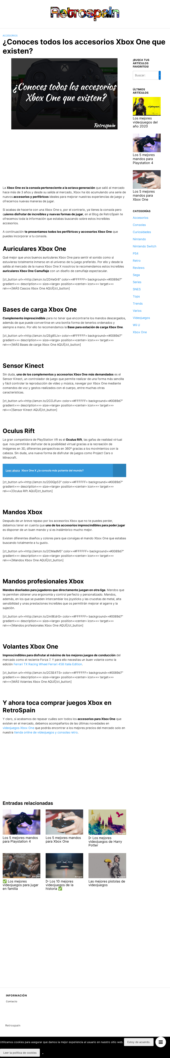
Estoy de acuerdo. (138, 1042)
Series (137, 282)
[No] (42, 1053)
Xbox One (140, 332)
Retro (137, 260)
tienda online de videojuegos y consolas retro (46, 732)
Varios (137, 310)
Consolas (139, 225)
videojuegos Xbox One (18, 728)
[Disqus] (64, 935)
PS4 (135, 253)
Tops (136, 296)
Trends (138, 303)
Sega (136, 275)
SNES (137, 289)
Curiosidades (142, 232)
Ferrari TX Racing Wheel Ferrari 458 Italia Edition (48, 664)
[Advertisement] (64, 158)
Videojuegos (141, 318)
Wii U (136, 325)
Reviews (138, 267)
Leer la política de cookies (20, 1052)
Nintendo (139, 239)
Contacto (11, 1001)
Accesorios (10, 35)
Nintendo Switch (144, 246)
